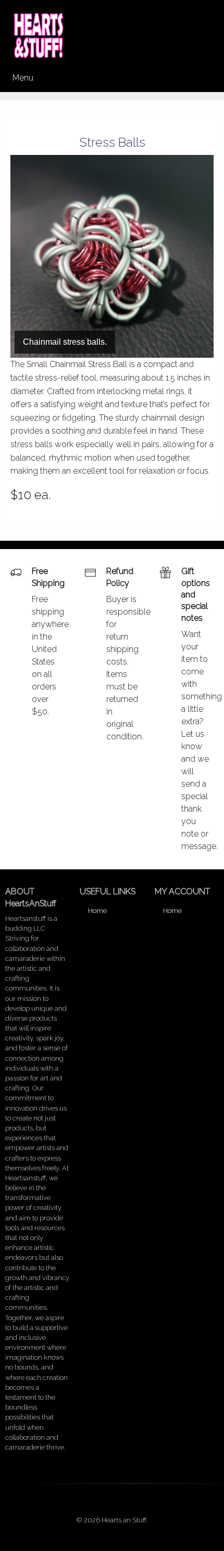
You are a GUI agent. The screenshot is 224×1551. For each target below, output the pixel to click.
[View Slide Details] (112, 256)
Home (97, 911)
